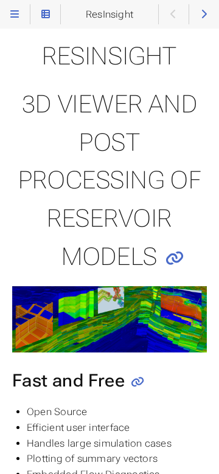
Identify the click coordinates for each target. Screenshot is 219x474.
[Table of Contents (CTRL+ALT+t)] (45, 14)
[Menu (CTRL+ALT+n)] (15, 14)
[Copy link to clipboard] (174, 258)
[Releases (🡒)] (204, 14)
